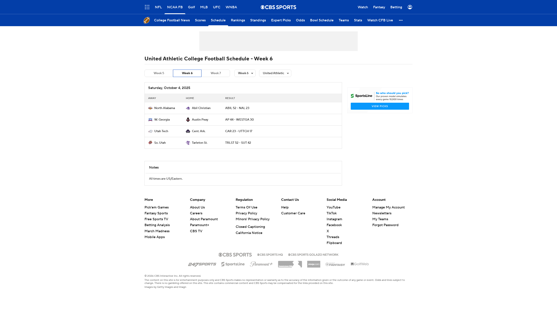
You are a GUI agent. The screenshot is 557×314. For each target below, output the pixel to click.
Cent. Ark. (198, 131)
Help (285, 207)
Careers (196, 213)
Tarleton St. (199, 143)
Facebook (334, 225)
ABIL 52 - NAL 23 (237, 108)
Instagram (334, 219)
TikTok (332, 213)
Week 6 (187, 73)
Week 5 (159, 73)
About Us (197, 207)
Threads (333, 237)
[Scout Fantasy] (335, 264)
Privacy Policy (246, 213)
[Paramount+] (261, 263)
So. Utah (160, 143)
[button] (147, 7)
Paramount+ (199, 225)
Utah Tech (161, 131)
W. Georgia (162, 120)
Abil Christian (201, 108)
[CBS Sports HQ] (270, 254)
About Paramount (204, 219)
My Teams (380, 219)
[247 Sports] (202, 263)
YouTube (334, 207)
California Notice (249, 233)
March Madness (156, 231)
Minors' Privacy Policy (253, 219)
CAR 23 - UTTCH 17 (238, 131)
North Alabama (164, 108)
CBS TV (196, 231)
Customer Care (293, 213)
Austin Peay (200, 120)
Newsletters (381, 213)
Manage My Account (388, 207)
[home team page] (150, 108)
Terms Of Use (246, 207)
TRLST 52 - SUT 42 (238, 143)
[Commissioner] (290, 262)
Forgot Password (385, 225)
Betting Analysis (157, 225)
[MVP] (313, 262)
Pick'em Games (156, 207)
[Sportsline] (233, 263)
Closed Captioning (250, 227)
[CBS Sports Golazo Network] (313, 254)
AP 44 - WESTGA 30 (239, 120)
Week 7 (216, 73)
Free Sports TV (156, 219)
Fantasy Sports (156, 213)
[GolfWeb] (360, 264)
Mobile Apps (154, 237)
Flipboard (334, 243)
